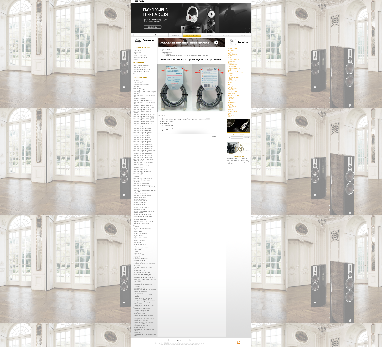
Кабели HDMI (138, 231)
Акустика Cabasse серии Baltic (143, 105)
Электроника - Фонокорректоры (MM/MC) (144, 329)
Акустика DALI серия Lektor (142, 141)
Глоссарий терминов (140, 57)
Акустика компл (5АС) (141, 194)
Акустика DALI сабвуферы (142, 127)
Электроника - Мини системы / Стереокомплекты (143, 316)
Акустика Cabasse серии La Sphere (142, 111)
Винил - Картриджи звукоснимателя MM (140, 200)
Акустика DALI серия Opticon (143, 148)
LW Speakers (232, 88)
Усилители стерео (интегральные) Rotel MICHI (145, 280)
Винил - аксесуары (140, 197)
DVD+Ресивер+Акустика (141, 84)
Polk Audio (231, 102)
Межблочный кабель (233, 158)
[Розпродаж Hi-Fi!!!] (191, 32)
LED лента (137, 86)
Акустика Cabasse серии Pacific (144, 120)
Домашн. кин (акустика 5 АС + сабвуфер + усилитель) (143, 222)
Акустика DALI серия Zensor (143, 157)
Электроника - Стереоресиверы (144, 318)
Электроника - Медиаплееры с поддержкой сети (144, 312)
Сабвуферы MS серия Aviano (143, 255)
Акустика (136, 93)
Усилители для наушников (142, 274)
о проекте (175, 35)
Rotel (230, 108)
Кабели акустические (140, 233)
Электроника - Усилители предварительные (142, 326)
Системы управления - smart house (143, 267)
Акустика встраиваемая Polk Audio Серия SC (145, 191)
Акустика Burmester (140, 98)
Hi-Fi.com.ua (139, 1)
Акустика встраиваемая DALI (143, 185)
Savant (230, 109)
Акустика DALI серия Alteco (142, 130)
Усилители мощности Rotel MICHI (144, 277)
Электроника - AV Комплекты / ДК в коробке (144, 285)
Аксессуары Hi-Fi (139, 90)
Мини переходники (140, 244)
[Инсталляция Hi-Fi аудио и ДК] (191, 42)
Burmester (231, 61)
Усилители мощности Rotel (142, 276)
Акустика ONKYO (139, 173)
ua (242, 35)
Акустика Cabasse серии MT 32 (144, 118)
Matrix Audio (232, 91)
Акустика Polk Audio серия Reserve (142, 175)
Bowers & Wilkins (234, 59)
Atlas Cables (232, 54)
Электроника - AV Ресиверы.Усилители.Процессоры (145, 288)
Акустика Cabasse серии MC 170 (144, 114)
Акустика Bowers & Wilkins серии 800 (144, 103)
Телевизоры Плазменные (142, 272)
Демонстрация (138, 73)
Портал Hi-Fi (165, 49)
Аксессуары (137, 88)
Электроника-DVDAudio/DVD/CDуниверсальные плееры (145, 334)
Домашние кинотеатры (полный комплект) (144, 225)
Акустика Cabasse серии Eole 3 (144, 107)
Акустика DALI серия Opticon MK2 (144, 150)
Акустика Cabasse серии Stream (144, 121)
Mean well (231, 93)
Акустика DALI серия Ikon (142, 137)
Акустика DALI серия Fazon (142, 136)
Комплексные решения (141, 71)
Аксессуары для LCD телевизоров (145, 91)
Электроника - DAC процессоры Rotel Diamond (144, 302)
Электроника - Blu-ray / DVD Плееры (143, 295)
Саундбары (137, 257)
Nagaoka (231, 97)
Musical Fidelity (233, 95)
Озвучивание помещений (142, 69)
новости (210, 35)
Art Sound (231, 50)
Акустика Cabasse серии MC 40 (144, 116)
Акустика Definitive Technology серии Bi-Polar (143, 159)
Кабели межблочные (140, 237)
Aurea (230, 57)
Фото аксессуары (139, 283)
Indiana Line (232, 81)
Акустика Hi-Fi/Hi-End (140, 169)
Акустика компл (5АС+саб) (142, 195)
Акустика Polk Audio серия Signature (142, 180)
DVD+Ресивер (138, 83)
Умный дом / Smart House (142, 65)
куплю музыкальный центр (239, 162)
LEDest (230, 86)
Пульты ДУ (137, 251)
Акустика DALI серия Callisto (143, 132)
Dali (229, 70)
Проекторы (137, 249)
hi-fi (193, 344)
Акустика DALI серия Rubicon (143, 152)
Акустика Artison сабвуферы (143, 100)
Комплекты (137, 242)
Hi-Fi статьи (137, 50)
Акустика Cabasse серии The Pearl (143, 124)
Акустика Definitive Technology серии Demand (143, 163)
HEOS (230, 79)
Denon (230, 74)
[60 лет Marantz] (238, 153)
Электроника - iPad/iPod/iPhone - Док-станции (144, 306)
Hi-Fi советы (137, 54)
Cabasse (231, 63)
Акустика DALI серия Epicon (143, 134)
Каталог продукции (168, 51)
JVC (229, 84)
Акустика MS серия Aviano (142, 171)
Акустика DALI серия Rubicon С (144, 153)
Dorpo (230, 75)
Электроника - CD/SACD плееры (144, 300)
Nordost (230, 99)
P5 (229, 100)
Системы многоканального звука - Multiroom (145, 264)
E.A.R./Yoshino (233, 77)
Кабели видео (138, 235)
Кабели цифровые (140, 240)
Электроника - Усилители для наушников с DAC (143, 323)
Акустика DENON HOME (141, 166)
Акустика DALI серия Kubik (142, 139)
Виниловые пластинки (141, 218)
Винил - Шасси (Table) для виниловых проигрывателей (143, 215)
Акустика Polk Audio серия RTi (143, 178)
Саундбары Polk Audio (141, 258)
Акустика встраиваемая (141, 183)
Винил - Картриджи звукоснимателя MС (140, 203)
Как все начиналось (140, 56)
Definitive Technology (235, 72)
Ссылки (136, 59)
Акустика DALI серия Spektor (143, 155)
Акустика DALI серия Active (142, 128)
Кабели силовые (139, 239)
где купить (226, 35)
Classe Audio (232, 65)
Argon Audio (232, 48)
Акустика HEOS (138, 167)
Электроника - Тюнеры (141, 320)
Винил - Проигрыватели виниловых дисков (141, 208)
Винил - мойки (138, 206)
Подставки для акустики (141, 248)
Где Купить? (137, 52)
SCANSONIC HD (234, 111)
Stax (229, 113)
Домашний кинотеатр (140, 67)
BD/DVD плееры (139, 81)
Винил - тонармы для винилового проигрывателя (144, 211)
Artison (230, 52)
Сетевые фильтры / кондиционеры (140, 261)
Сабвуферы (137, 253)
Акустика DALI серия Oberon (143, 144)
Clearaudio (232, 66)
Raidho (230, 104)
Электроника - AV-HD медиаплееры (140, 292)
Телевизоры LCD (139, 270)
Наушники (137, 246)
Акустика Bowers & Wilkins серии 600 (144, 96)
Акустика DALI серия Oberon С (143, 146)
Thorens (231, 115)
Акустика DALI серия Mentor (143, 143)
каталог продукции (192, 35)
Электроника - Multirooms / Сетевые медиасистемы (142, 309)
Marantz (231, 90)
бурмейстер (238, 160)
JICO (229, 83)
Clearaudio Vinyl (234, 68)
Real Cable (167, 54)
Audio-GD (231, 56)
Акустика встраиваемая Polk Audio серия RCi (145, 187)
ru (244, 35)
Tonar (230, 117)
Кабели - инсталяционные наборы (142, 229)
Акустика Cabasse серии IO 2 (143, 109)
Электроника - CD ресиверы (143, 298)
